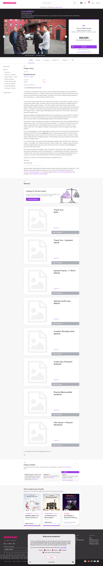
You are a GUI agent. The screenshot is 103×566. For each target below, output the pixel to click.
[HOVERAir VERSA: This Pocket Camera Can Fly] (32, 502)
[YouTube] (9, 544)
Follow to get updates (67, 480)
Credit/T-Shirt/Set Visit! (10, 81)
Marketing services (94, 539)
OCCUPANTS (27, 11)
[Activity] (88, 3)
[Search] (42, 3)
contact (31, 76)
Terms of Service (16, 561)
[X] (7, 544)
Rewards (5, 69)
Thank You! (7, 72)
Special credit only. (9, 79)
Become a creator (93, 541)
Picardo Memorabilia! (10, 86)
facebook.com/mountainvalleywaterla (62, 172)
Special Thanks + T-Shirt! (11, 76)
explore (61, 491)
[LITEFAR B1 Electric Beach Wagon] (51, 502)
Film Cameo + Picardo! (10, 88)
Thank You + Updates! (10, 74)
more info (26, 76)
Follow (84, 46)
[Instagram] (11, 544)
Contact (75, 538)
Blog (75, 541)
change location (59, 7)
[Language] (81, 3)
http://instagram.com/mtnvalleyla (39, 174)
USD (74, 3)
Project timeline (7, 92)
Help (60, 467)
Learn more (35, 479)
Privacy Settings (26, 561)
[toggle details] (40, 525)
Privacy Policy (7, 561)
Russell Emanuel (27, 13)
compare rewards (33, 199)
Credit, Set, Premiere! (10, 83)
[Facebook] (4, 544)
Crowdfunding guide (79, 539)
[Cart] (85, 3)
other (44, 82)
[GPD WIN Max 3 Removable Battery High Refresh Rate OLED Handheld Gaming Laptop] (71, 502)
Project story (6, 66)
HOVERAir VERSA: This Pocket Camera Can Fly (32, 517)
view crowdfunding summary (84, 52)
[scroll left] (4, 37)
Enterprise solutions (94, 543)
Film (25, 82)
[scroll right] (66, 37)
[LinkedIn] (13, 544)
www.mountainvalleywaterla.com (33, 172)
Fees (90, 538)
